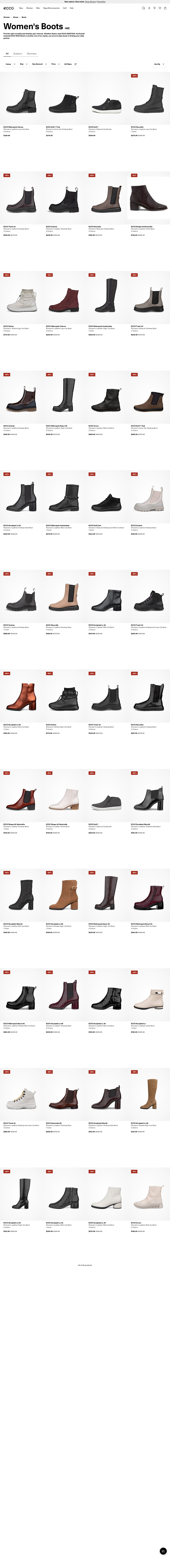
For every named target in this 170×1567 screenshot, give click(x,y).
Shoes (15, 17)
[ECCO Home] (8, 8)
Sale (72, 8)
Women (29, 8)
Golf (64, 8)
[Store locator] (154, 8)
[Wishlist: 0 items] (159, 8)
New (21, 8)
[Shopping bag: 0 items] (165, 8)
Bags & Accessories (51, 8)
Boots (24, 17)
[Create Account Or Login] (149, 8)
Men (38, 8)
